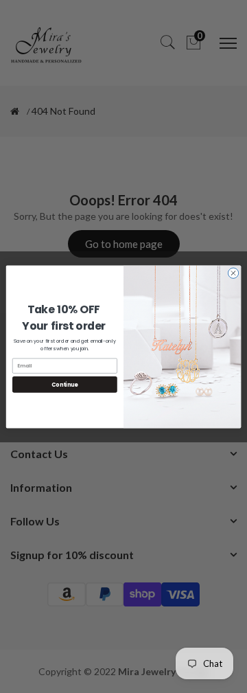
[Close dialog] (233, 272)
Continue (64, 384)
